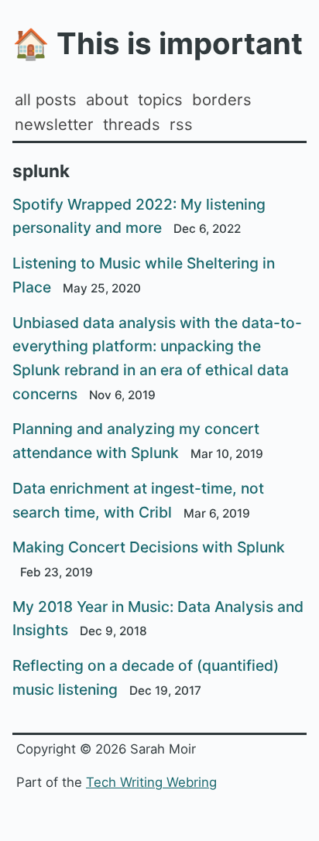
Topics (160, 99)
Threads (131, 124)
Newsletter (54, 124)
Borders (222, 99)
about (107, 99)
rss (181, 124)
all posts (46, 99)
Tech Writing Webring (151, 782)
